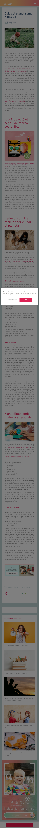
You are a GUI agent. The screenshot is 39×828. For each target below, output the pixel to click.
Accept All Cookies (25, 299)
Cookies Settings (12, 299)
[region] (19, 296)
